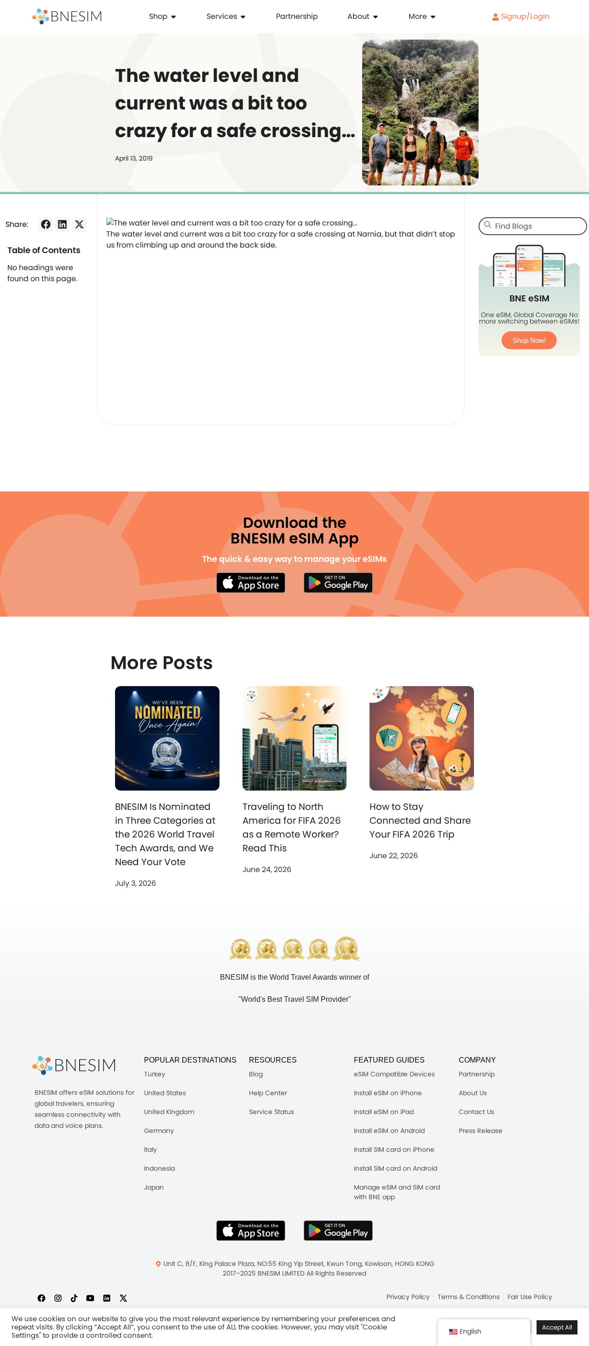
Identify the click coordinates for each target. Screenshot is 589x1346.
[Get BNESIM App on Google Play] (338, 1230)
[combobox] (533, 226)
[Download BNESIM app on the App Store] (250, 582)
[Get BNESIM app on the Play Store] (338, 582)
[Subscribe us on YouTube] (90, 1297)
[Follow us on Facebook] (41, 1297)
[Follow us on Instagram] (58, 1297)
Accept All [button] (557, 1327)
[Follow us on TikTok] (74, 1297)
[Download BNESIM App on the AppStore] (250, 1230)
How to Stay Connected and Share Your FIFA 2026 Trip (420, 820)
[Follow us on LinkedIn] (106, 1297)
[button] (45, 224)
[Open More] (433, 16)
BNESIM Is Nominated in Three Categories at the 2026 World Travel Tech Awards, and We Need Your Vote (165, 834)
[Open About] (375, 16)
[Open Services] (243, 16)
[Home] (66, 16)
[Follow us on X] (123, 1297)
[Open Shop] (173, 16)
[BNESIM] (73, 1065)
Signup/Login (524, 16)
